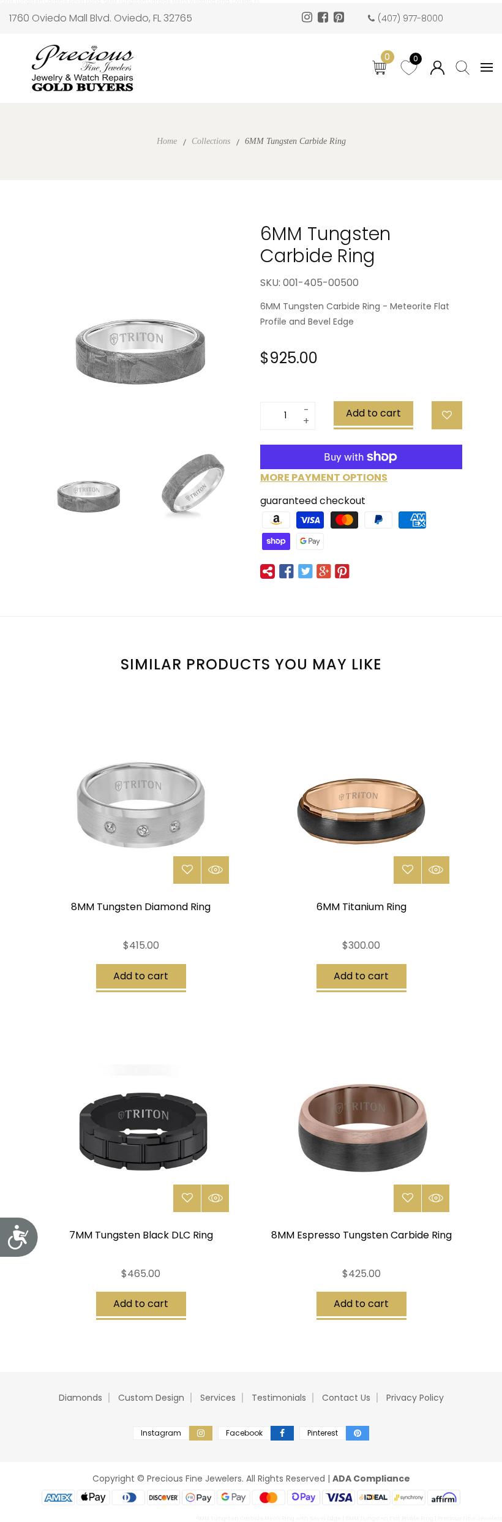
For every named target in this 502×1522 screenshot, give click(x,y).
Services (218, 1398)
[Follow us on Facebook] (286, 571)
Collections (211, 141)
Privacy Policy (415, 1398)
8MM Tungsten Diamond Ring (141, 907)
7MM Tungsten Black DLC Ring (141, 1235)
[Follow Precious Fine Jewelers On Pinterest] (340, 18)
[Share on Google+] (324, 571)
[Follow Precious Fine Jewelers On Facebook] (324, 18)
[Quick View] (215, 870)
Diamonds (80, 1398)
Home (167, 141)
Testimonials (279, 1398)
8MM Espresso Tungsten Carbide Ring (361, 1235)
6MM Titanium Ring (361, 907)
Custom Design (151, 1398)
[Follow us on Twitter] (305, 571)
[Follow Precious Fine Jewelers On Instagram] (308, 18)
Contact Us (346, 1398)
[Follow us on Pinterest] (342, 571)
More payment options (324, 477)
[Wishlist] (447, 415)
